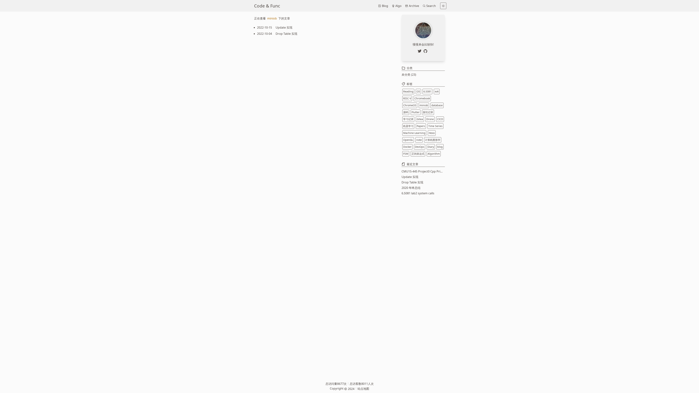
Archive (413, 6)
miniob (424, 105)
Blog (384, 6)
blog (440, 146)
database (437, 105)
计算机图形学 (432, 140)
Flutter (416, 112)
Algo (398, 6)
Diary (431, 146)
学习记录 (408, 119)
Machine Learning (414, 133)
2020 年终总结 (411, 188)
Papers (421, 126)
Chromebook (422, 98)
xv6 (437, 91)
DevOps (419, 146)
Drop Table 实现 (412, 182)
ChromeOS (409, 105)
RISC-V (407, 98)
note (419, 140)
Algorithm (434, 153)
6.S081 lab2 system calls (418, 193)
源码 (405, 112)
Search (431, 6)
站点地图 (363, 389)
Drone (430, 119)
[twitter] (420, 51)
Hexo (432, 133)
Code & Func (267, 6)
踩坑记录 (428, 112)
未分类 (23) (409, 75)
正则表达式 (418, 153)
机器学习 (408, 126)
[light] (443, 6)
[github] (426, 51)
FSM (405, 153)
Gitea (420, 119)
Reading (408, 91)
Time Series (435, 126)
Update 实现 (410, 177)
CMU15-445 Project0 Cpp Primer (423, 171)
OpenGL (408, 140)
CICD (440, 119)
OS (418, 91)
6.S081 (427, 91)
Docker (407, 146)
